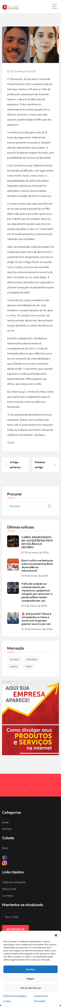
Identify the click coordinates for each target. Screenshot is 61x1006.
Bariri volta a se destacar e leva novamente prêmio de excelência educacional (37, 565)
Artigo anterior (15, 464)
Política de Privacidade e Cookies (14, 998)
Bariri (5, 848)
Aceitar (30, 969)
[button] (56, 935)
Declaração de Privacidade (41, 998)
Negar (30, 978)
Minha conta (9, 889)
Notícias (7, 828)
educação (32, 659)
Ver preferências (30, 987)
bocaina (14, 659)
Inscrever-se (15, 929)
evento (14, 666)
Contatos (7, 895)
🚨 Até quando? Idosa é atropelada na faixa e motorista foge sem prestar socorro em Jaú (36, 619)
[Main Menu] (54, 6)
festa (28, 666)
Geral (5, 822)
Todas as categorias (14, 882)
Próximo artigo (40, 464)
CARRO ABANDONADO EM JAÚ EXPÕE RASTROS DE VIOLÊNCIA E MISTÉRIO (37, 542)
